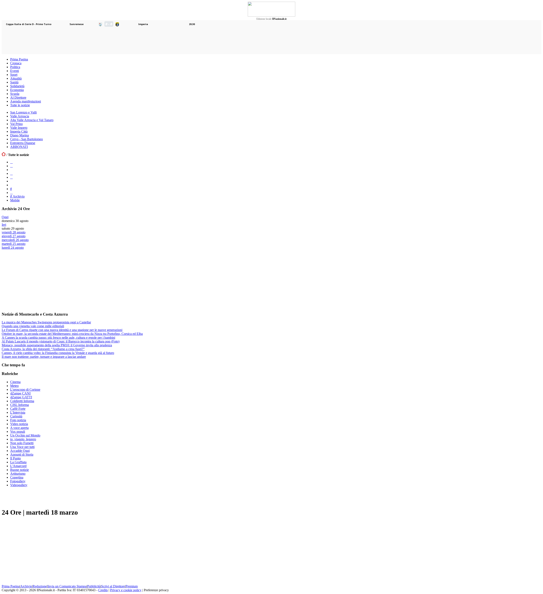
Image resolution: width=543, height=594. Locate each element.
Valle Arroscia (19, 116)
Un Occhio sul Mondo (25, 435)
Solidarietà (17, 86)
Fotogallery (17, 481)
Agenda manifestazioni (25, 101)
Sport (13, 74)
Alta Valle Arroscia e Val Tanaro (31, 120)
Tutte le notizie (20, 105)
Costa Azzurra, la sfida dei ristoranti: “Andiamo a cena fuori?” (43, 349)
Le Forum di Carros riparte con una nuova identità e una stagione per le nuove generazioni (62, 330)
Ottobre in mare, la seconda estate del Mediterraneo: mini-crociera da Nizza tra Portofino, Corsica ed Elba (72, 334)
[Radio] (11, 189)
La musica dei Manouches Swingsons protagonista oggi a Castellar (46, 322)
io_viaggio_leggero (23, 439)
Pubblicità (94, 586)
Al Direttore (18, 97)
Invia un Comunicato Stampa (67, 586)
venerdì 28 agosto (13, 232)
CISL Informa (19, 405)
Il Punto (15, 458)
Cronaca (15, 63)
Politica (15, 67)
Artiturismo (17, 473)
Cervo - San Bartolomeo (26, 139)
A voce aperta (19, 428)
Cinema (15, 382)
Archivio (18, 196)
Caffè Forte (17, 408)
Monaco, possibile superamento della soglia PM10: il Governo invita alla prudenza (57, 345)
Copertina (16, 477)
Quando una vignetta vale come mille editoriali (33, 326)
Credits (103, 590)
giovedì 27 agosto (13, 236)
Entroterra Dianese (22, 143)
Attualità (16, 78)
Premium (132, 586)
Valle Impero (18, 127)
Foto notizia (18, 420)
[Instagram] (11, 166)
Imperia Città (19, 131)
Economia (17, 90)
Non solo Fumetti (22, 443)
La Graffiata (18, 462)
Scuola (14, 93)
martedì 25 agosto (13, 244)
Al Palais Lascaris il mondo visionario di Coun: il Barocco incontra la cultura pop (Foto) (60, 341)
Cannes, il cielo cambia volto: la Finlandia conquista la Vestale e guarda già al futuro (58, 353)
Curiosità (16, 416)
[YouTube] (11, 173)
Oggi (5, 217)
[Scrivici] (11, 192)
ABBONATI (19, 147)
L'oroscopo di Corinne (25, 389)
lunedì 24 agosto (13, 247)
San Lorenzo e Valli (23, 112)
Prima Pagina (19, 59)
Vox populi (17, 431)
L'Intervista (17, 412)
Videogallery (18, 485)
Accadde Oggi (20, 450)
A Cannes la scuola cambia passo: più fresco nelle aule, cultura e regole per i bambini (58, 337)
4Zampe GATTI (21, 397)
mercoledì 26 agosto (15, 240)
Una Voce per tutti (22, 447)
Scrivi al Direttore (113, 586)
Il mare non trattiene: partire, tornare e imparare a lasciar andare (44, 356)
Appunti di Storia (21, 454)
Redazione (40, 586)
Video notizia (19, 424)
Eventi (14, 71)
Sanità (14, 82)
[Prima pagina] (4, 155)
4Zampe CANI (20, 393)
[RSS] (11, 177)
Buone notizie (19, 470)
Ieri (4, 224)
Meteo (14, 386)
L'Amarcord (18, 466)
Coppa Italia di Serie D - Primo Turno (28, 24)
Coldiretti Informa (22, 401)
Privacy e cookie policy (125, 590)
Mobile (15, 200)
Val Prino (16, 124)
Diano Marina (19, 135)
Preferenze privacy (156, 590)
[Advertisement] (33, 280)
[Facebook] (11, 162)
